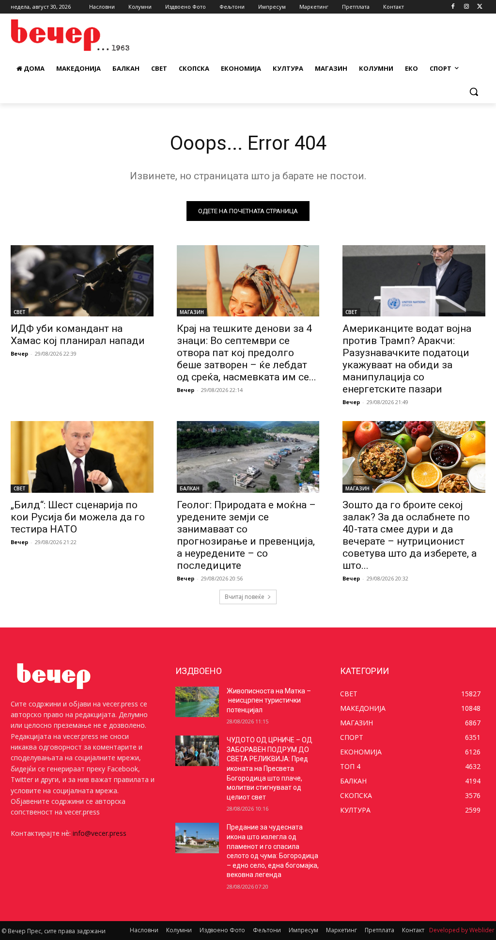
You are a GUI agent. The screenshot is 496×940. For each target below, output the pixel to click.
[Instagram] (466, 7)
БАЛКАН (190, 488)
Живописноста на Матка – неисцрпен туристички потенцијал (269, 700)
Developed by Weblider (462, 930)
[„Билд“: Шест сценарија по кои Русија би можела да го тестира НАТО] (82, 456)
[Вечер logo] (67, 35)
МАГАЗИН (192, 312)
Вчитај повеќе (244, 597)
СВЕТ (20, 312)
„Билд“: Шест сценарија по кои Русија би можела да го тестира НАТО (78, 517)
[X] (479, 7)
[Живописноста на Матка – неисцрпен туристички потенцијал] (197, 702)
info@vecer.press (99, 833)
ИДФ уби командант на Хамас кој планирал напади (78, 334)
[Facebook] (453, 7)
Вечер (19, 353)
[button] (473, 91)
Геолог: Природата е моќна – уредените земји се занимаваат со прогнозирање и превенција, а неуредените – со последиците (246, 535)
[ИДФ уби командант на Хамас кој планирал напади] (82, 280)
